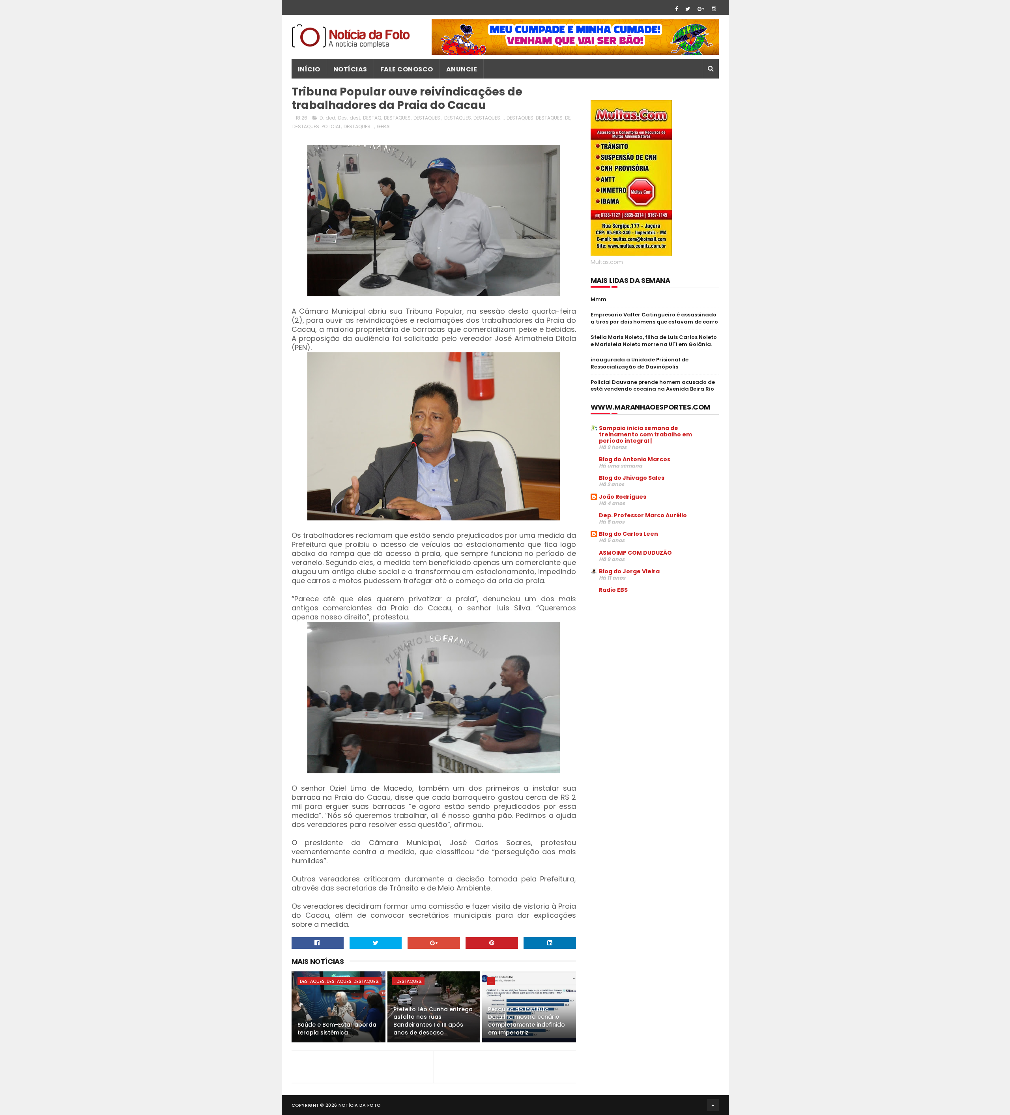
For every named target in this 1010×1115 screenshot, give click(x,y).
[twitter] (688, 9)
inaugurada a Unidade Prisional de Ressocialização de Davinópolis (639, 363)
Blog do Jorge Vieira (629, 571)
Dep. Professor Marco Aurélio (643, 515)
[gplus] (701, 9)
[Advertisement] (657, 659)
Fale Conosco (406, 69)
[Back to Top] (713, 1105)
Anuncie (461, 69)
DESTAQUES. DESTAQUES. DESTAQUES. (339, 981)
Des (342, 117)
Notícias (350, 69)
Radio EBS (613, 590)
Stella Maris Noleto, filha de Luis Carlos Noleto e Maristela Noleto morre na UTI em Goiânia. (654, 340)
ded (330, 117)
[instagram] (714, 9)
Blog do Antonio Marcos (634, 459)
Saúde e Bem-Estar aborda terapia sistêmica (336, 1028)
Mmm (598, 299)
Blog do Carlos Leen (628, 534)
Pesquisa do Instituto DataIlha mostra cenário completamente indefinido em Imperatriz (526, 1020)
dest (355, 117)
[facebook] (676, 9)
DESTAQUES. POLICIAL (316, 126)
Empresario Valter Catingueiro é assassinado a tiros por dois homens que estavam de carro (654, 318)
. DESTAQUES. (408, 981)
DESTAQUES (397, 117)
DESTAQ (372, 117)
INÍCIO (309, 69)
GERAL (384, 126)
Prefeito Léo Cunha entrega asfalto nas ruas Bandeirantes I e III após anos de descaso (433, 1020)
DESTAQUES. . (359, 126)
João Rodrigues (622, 497)
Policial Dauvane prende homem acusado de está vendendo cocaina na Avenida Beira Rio (653, 385)
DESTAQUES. (427, 117)
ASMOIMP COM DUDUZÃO (635, 553)
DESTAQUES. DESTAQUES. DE (538, 117)
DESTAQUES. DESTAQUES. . (474, 117)
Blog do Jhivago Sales (631, 478)
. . (491, 981)
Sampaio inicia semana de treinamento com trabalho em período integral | (645, 434)
